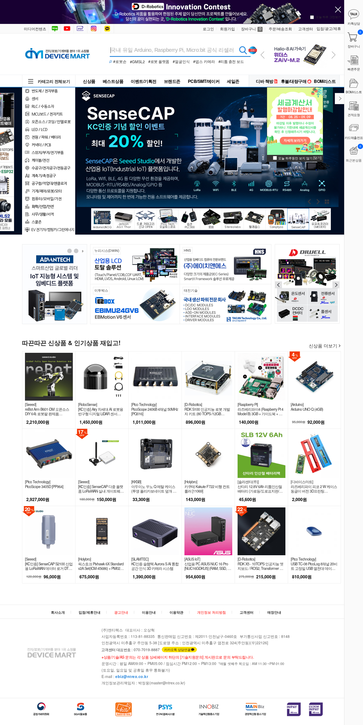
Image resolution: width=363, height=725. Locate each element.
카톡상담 (108, 28)
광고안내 (121, 612)
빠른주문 (354, 69)
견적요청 (354, 114)
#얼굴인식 (181, 61)
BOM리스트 (325, 81)
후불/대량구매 (294, 81)
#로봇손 (119, 61)
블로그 (54, 28)
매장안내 (274, 612)
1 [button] (69, 251)
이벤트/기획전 (144, 81)
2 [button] (76, 251)
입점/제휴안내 (89, 612)
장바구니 (251, 28)
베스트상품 (113, 81)
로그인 (208, 28)
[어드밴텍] (54, 284)
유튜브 (67, 28)
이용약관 (176, 612)
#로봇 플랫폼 (158, 61)
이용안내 (149, 612)
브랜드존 (172, 81)
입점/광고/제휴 (328, 28)
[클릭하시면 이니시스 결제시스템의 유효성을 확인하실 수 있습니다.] (294, 709)
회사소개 (58, 612)
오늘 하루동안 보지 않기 (295, 158)
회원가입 (227, 28)
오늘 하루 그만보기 (328, 17)
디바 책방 (264, 81)
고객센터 (305, 28)
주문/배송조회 (280, 28)
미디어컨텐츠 (35, 28)
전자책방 (81, 28)
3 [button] (82, 251)
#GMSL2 (137, 61)
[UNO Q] (299, 52)
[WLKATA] (307, 283)
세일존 (233, 81)
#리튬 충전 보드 (231, 61)
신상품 (89, 81)
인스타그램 (94, 28)
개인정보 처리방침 (211, 612)
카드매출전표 (354, 137)
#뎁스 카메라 (204, 61)
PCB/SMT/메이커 (204, 81)
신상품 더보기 (323, 345)
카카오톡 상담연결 (177, 649)
